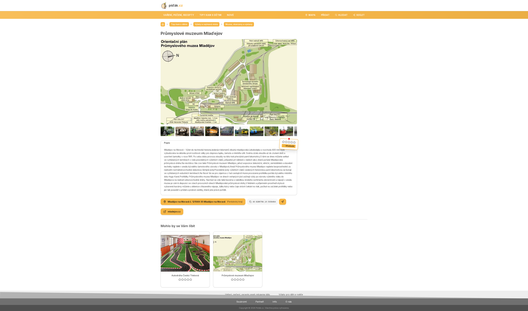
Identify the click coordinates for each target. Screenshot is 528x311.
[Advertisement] (334, 50)
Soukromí (241, 301)
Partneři (259, 301)
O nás (289, 301)
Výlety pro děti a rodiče (291, 294)
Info (275, 301)
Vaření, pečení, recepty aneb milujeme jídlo (247, 294)
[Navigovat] (282, 202)
